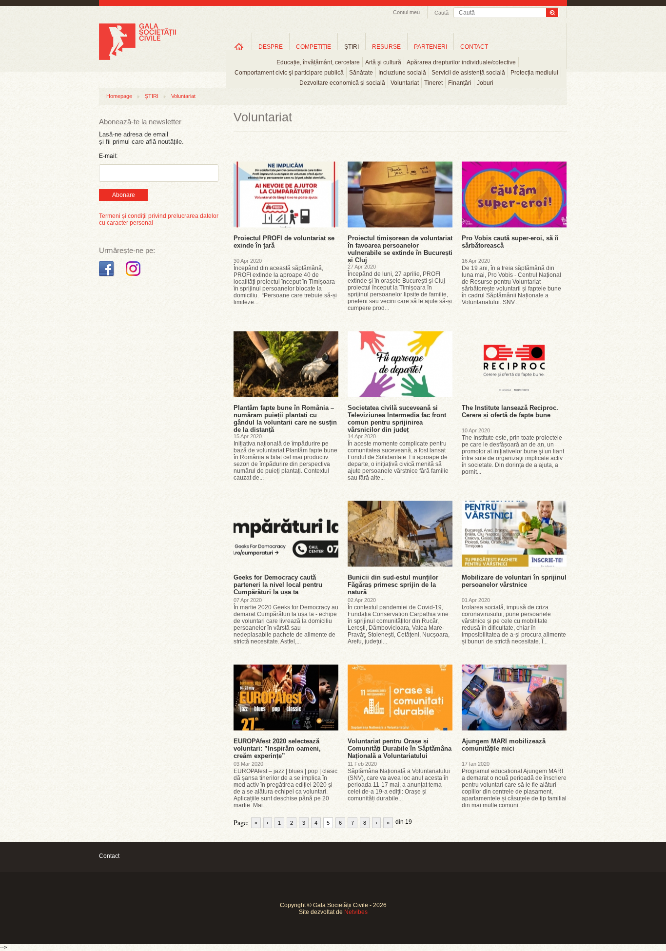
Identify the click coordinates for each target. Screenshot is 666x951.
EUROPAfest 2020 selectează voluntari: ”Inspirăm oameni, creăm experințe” (277, 748)
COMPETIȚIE (313, 46)
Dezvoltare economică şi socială (342, 82)
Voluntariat (405, 82)
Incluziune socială (402, 72)
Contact (109, 856)
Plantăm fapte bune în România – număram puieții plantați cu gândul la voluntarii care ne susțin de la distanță (285, 418)
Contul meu (406, 12)
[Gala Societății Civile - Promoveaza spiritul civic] (137, 58)
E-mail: (108, 156)
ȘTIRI (151, 96)
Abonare (123, 195)
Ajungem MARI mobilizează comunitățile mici (504, 745)
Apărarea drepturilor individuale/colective (461, 62)
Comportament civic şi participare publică (289, 72)
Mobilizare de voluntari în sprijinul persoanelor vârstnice (514, 581)
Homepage (119, 96)
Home (239, 46)
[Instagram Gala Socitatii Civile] (134, 276)
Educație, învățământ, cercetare (318, 62)
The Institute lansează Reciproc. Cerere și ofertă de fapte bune (510, 411)
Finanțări (459, 82)
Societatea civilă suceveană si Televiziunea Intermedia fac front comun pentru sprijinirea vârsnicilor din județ (397, 418)
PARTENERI (430, 46)
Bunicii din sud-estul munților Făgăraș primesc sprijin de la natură (393, 585)
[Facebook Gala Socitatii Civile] (107, 276)
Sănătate (361, 72)
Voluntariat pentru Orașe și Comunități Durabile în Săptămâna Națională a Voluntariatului (399, 748)
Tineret (433, 82)
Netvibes (356, 912)
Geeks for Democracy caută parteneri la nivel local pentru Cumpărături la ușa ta (278, 585)
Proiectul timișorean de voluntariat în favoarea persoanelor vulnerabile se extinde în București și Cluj (400, 249)
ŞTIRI (351, 46)
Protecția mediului (534, 72)
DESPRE (270, 46)
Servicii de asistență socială (468, 72)
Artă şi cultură (383, 62)
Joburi (485, 82)
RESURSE (386, 46)
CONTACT (474, 46)
